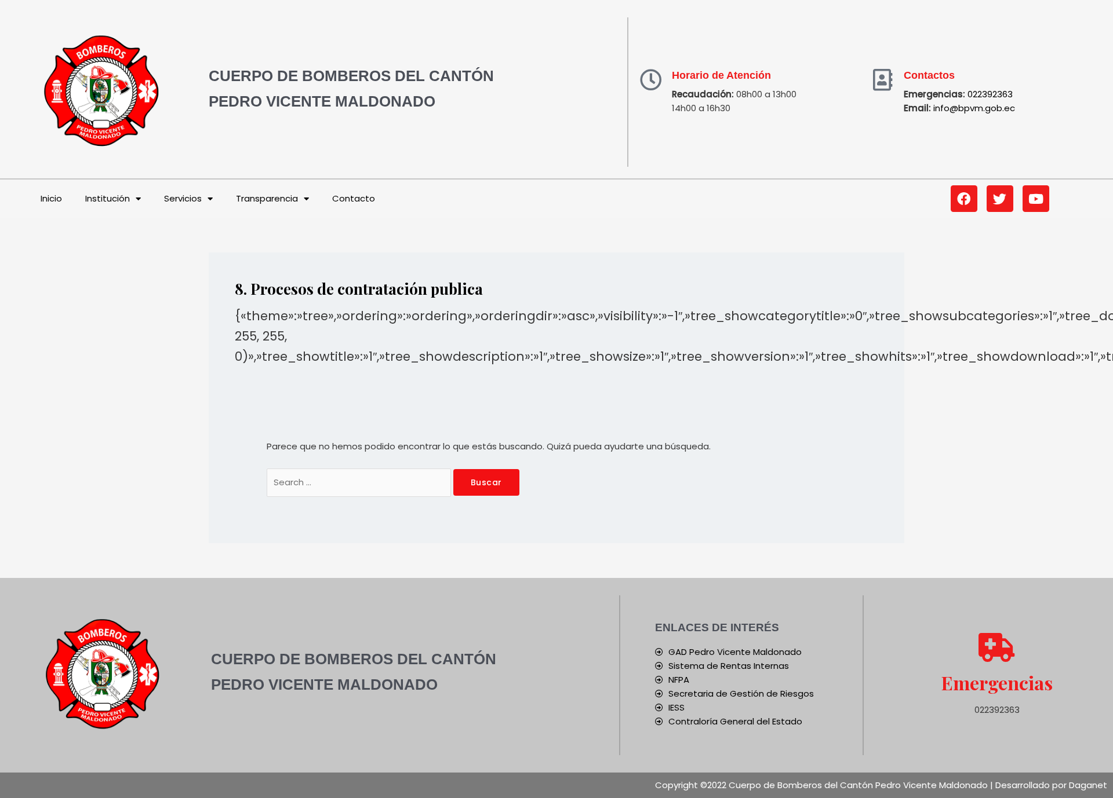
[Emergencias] (997, 647)
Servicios (183, 198)
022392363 (990, 94)
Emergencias (997, 682)
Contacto (353, 198)
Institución (107, 198)
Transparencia (267, 198)
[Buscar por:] (360, 482)
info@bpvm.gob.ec (974, 108)
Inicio (51, 198)
